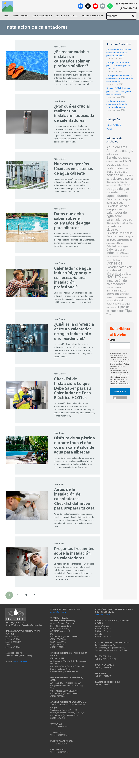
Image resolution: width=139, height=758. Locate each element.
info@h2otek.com (58, 612)
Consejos (114, 263)
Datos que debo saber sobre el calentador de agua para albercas (72, 221)
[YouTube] (95, 6)
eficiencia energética (118, 273)
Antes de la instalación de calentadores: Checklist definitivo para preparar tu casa (74, 499)
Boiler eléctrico (122, 165)
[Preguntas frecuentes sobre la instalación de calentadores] (27, 561)
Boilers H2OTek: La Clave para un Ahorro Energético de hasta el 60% (118, 91)
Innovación (124, 277)
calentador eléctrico (113, 227)
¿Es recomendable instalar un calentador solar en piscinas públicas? (72, 59)
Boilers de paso (116, 171)
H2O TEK (113, 277)
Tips (128, 310)
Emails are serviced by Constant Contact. (120, 382)
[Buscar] (133, 16)
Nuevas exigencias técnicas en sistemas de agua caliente (73, 169)
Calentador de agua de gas (119, 187)
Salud (108, 307)
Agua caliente (116, 147)
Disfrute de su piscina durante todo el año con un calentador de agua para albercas (74, 445)
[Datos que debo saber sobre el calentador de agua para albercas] (27, 227)
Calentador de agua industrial (117, 194)
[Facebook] (80, 6)
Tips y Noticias (113, 125)
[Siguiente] (34, 595)
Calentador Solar (113, 260)
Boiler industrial (117, 168)
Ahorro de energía (119, 151)
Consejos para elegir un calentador (119, 268)
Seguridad (113, 307)
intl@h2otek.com (102, 615)
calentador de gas (119, 219)
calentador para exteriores (120, 257)
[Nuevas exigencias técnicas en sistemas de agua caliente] (27, 175)
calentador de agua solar (116, 214)
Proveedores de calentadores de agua (118, 302)
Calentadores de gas (117, 246)
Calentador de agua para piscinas (117, 207)
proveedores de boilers (123, 297)
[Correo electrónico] (102, 6)
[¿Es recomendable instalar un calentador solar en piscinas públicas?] (27, 65)
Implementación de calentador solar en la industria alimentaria (116, 104)
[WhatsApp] (110, 6)
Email (112, 340)
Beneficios (114, 157)
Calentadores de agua (119, 233)
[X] (88, 6)
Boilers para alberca (119, 177)
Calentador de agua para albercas (118, 201)
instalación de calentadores (116, 282)
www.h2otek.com (20, 662)
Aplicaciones (112, 154)
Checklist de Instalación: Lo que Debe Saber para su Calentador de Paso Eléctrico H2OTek (72, 389)
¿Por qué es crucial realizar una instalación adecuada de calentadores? (74, 113)
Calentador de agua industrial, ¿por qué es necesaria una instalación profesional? (72, 278)
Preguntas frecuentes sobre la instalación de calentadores (74, 553)
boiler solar (114, 175)
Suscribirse (120, 391)
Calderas (128, 178)
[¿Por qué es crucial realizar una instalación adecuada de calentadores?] (27, 122)
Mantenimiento (113, 287)
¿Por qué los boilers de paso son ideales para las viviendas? (118, 65)
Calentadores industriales (116, 251)
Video (109, 129)
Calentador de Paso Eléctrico (120, 223)
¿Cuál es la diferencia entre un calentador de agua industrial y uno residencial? (74, 331)
